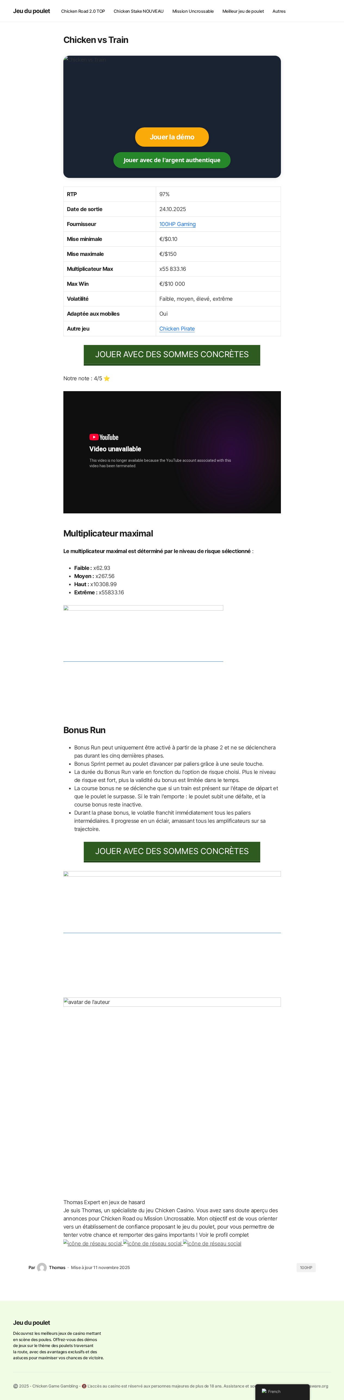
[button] (325, 10)
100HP (306, 1267)
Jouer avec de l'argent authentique (172, 160)
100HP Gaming (177, 224)
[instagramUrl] (93, 1243)
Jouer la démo (172, 137)
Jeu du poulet (31, 10)
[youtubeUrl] (153, 1243)
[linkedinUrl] (212, 1243)
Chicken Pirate (177, 328)
